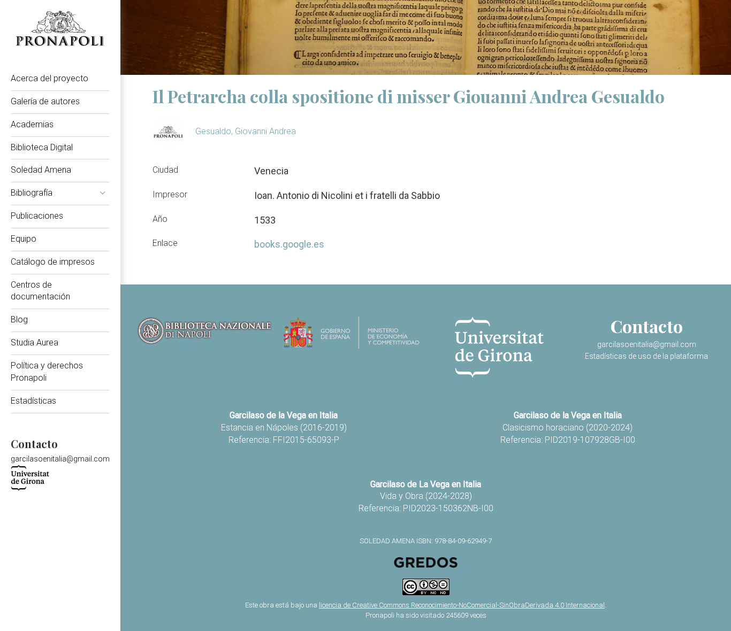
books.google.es (289, 244)
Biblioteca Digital (42, 147)
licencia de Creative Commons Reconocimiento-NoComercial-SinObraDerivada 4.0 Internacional (462, 605)
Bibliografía (31, 193)
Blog (19, 319)
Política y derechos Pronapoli (47, 371)
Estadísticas (33, 401)
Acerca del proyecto (49, 78)
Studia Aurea (34, 342)
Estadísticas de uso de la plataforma (646, 356)
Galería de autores (45, 101)
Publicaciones (37, 216)
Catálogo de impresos (53, 262)
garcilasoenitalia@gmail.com (60, 459)
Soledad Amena (41, 170)
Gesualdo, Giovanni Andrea (245, 131)
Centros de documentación (40, 291)
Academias (32, 124)
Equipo (23, 239)
